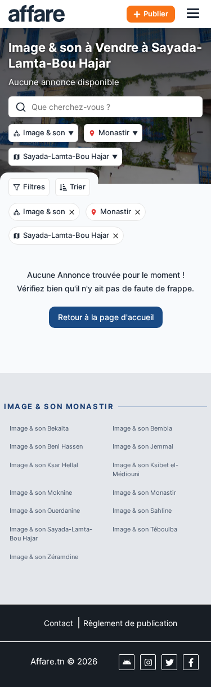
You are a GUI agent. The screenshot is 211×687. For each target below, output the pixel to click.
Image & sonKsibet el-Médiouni (145, 469)
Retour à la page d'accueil (106, 317)
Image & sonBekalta (39, 428)
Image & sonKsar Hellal (44, 465)
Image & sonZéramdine (44, 557)
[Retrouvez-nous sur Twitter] (169, 662)
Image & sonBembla (142, 428)
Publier (155, 13)
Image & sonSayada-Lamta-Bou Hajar (51, 534)
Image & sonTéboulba (145, 529)
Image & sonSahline (142, 511)
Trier (78, 186)
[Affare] (36, 14)
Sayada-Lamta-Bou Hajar (70, 156)
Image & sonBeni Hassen (46, 446)
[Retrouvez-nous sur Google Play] (126, 662)
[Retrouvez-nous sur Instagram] (148, 662)
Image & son (48, 132)
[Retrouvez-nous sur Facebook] (191, 662)
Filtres (34, 186)
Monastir (118, 132)
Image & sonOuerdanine (45, 511)
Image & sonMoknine (41, 493)
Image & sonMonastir (144, 493)
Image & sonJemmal (143, 446)
